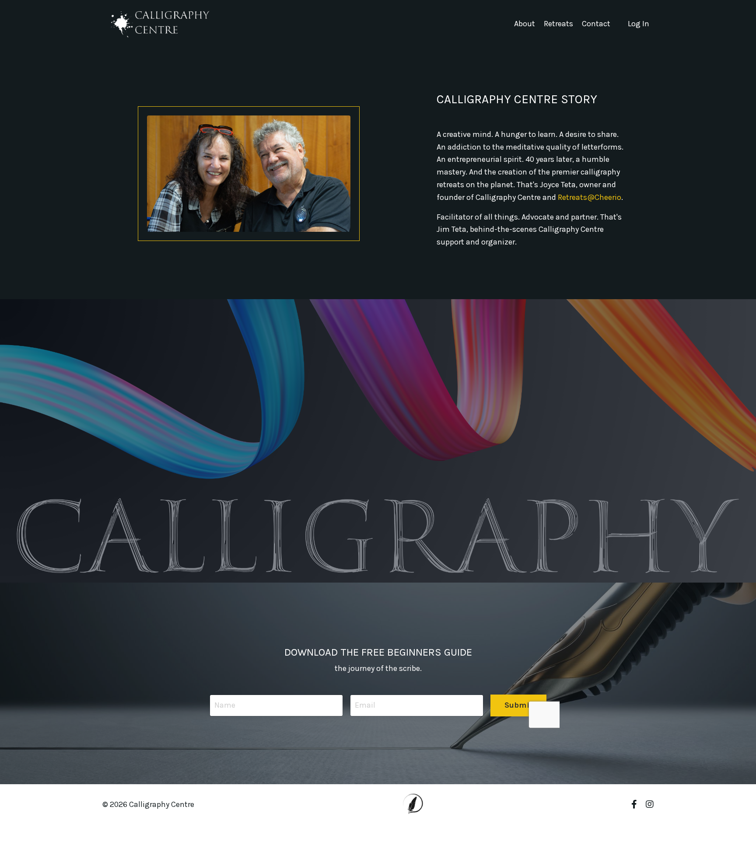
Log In (638, 23)
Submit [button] (518, 705)
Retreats (558, 23)
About (524, 23)
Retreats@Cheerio (589, 197)
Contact (596, 23)
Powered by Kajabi (628, 829)
